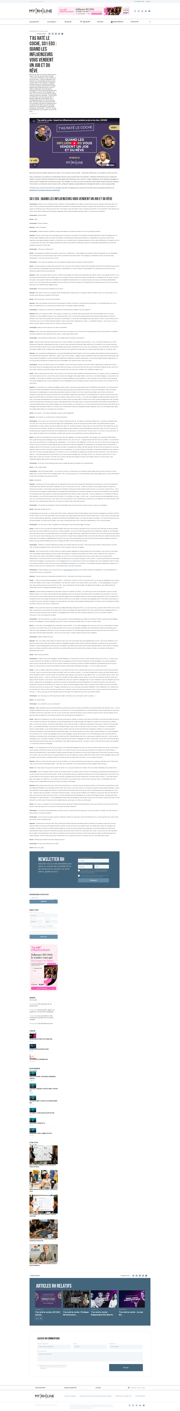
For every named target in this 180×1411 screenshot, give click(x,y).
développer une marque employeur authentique (45, 190)
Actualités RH (34, 22)
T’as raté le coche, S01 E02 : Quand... (48, 1313)
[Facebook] (135, 11)
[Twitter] (139, 11)
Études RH (68, 22)
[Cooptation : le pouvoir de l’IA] (33, 1120)
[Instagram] (142, 11)
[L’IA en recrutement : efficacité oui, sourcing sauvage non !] (33, 1098)
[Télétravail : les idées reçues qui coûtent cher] (33, 1110)
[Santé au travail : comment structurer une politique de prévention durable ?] (44, 1253)
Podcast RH (134, 21)
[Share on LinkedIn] (59, 34)
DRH (49, 625)
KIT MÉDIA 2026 (139, 1)
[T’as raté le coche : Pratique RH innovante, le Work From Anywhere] (76, 1299)
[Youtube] (149, 11)
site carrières (68, 570)
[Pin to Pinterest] (56, 34)
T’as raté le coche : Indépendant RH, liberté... (102, 1313)
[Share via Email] (62, 34)
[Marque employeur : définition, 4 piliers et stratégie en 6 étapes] (44, 1179)
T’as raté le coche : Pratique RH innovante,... (76, 1313)
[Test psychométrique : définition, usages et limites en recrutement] (44, 1204)
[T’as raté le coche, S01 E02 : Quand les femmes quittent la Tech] (48, 1299)
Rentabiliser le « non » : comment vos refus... (41, 1133)
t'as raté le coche (34, 1275)
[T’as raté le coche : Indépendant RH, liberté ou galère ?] (104, 1299)
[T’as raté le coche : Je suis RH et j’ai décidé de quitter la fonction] (132, 1299)
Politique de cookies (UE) (124, 1396)
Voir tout (32, 1000)
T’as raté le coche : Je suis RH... (131, 1313)
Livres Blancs (51, 22)
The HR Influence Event (45, 1023)
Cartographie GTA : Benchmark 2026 (39, 1059)
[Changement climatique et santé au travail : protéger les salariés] (33, 1086)
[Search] (149, 21)
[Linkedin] (146, 11)
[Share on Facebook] (49, 34)
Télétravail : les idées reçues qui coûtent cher (42, 1113)
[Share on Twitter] (53, 34)
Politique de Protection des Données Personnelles (96, 1396)
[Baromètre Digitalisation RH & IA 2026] (33, 1046)
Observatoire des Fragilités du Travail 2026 (41, 1039)
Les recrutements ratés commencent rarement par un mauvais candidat (41, 1017)
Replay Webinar (118, 21)
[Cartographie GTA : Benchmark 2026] (33, 1056)
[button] (36, 1318)
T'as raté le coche (42, 31)
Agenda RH (86, 21)
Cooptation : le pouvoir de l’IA (37, 1123)
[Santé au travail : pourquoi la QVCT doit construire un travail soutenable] (44, 1154)
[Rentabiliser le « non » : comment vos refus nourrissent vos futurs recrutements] (33, 1130)
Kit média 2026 (140, 1396)
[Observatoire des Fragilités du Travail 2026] (33, 1036)
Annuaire (100, 21)
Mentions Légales (70, 1396)
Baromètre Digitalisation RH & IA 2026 (39, 1049)
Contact (148, 1)
